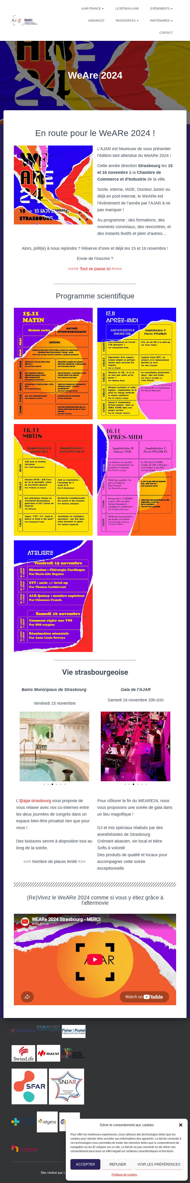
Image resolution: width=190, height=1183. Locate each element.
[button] (180, 1125)
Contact (166, 32)
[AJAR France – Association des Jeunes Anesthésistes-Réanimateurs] (24, 20)
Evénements (160, 8)
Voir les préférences (158, 1164)
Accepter (85, 1164)
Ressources (126, 20)
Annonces (96, 20)
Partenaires (160, 20)
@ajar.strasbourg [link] (35, 800)
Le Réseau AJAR (127, 8)
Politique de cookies (124, 1174)
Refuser (117, 1164)
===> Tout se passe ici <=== (95, 268)
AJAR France (91, 8)
